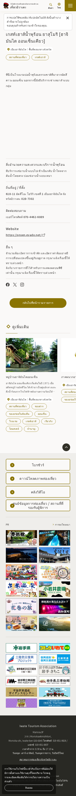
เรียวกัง (48, 421)
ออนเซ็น (42, 413)
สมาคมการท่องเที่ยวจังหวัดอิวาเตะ (38, 759)
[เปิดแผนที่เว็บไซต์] (70, 5)
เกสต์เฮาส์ (40, 57)
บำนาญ (31, 428)
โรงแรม (13, 421)
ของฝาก (39, 406)
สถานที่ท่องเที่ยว (18, 57)
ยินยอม (29, 787)
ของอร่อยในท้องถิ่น (19, 413)
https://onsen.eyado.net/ (24, 235)
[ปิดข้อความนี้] (67, 18)
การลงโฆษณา (62, 524)
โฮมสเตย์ (14, 428)
